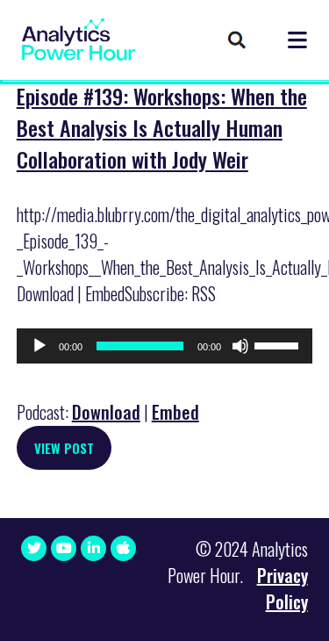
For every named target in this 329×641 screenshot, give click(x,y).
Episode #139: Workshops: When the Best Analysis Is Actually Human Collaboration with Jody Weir (162, 127)
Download (106, 412)
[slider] (279, 344)
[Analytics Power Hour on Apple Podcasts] (123, 548)
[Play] (39, 346)
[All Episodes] (237, 41)
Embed (175, 412)
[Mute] (240, 346)
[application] (165, 346)
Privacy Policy (282, 588)
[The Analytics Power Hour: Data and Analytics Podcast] (78, 39)
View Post (64, 447)
